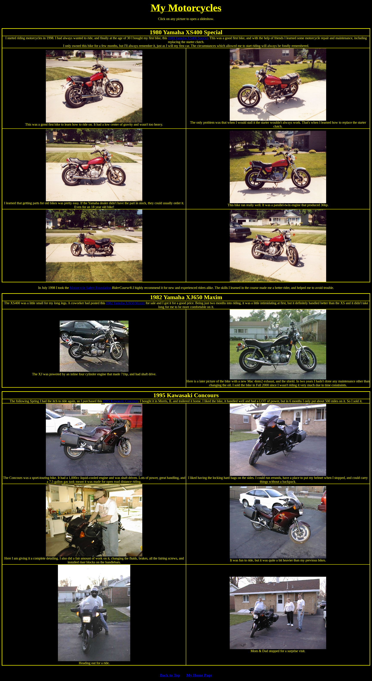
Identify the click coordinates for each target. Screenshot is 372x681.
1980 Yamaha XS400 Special (188, 38)
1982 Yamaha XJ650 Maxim (125, 303)
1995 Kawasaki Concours (120, 401)
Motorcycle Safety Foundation (90, 288)
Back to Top (170, 675)
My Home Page (199, 675)
